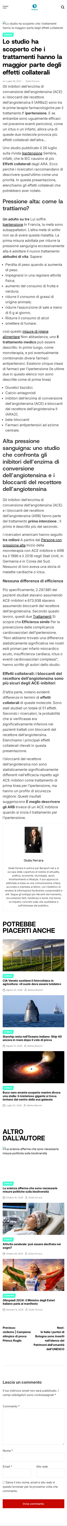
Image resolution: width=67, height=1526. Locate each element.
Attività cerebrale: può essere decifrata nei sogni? (32, 1245)
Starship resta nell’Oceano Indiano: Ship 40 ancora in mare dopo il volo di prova (32, 1038)
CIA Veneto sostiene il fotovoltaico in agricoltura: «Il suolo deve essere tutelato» (32, 982)
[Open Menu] (5, 7)
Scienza (8, 34)
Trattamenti (42, 616)
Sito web (42, 1466)
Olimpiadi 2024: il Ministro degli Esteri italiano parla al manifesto (29, 1301)
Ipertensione (13, 224)
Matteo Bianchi (35, 990)
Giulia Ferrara (32, 81)
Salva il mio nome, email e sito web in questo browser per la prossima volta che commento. (30, 1487)
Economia (9, 1296)
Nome (8, 1450)
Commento (11, 1406)
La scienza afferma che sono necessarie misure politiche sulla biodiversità (30, 1189)
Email (7, 1466)
